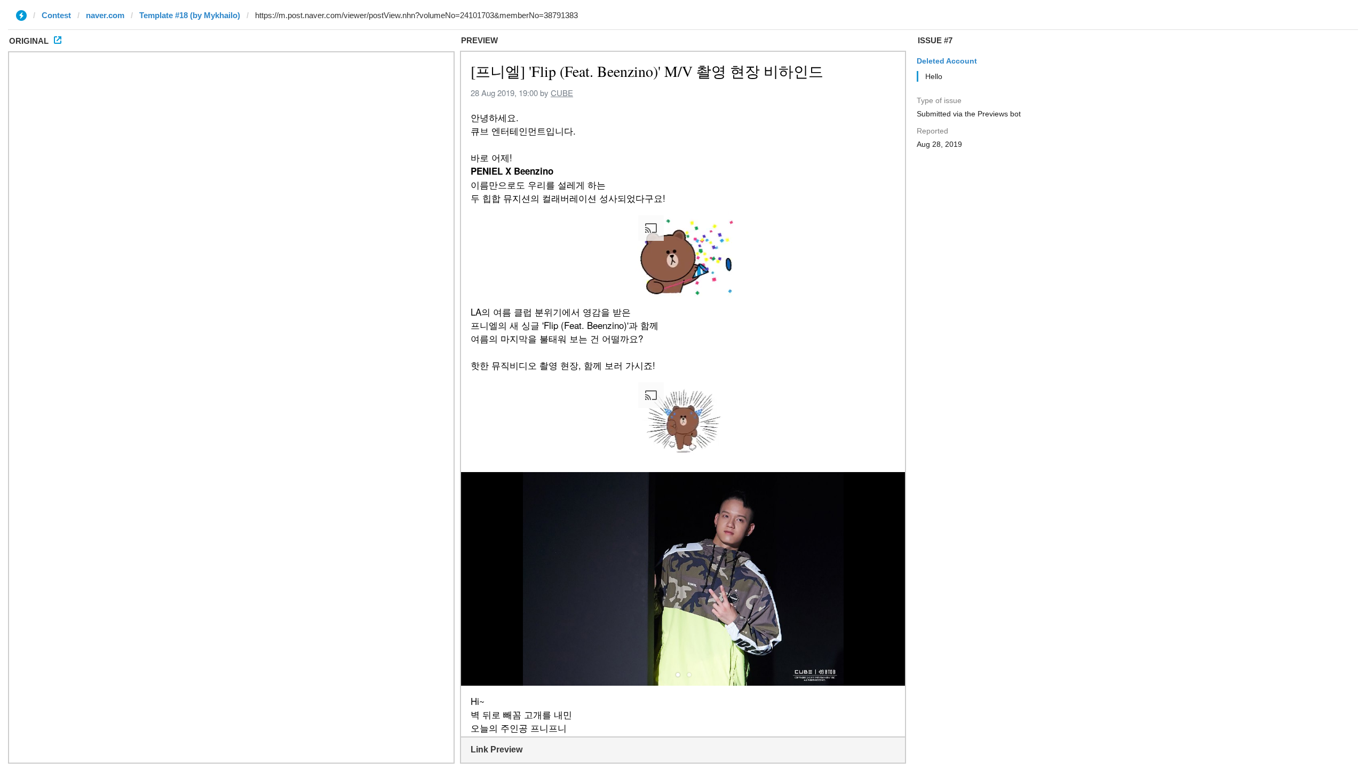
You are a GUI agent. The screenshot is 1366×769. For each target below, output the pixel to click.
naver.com (105, 15)
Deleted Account (947, 61)
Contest (56, 15)
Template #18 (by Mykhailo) (189, 15)
